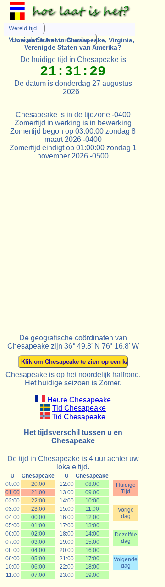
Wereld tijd (23, 28)
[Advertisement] (82, 243)
